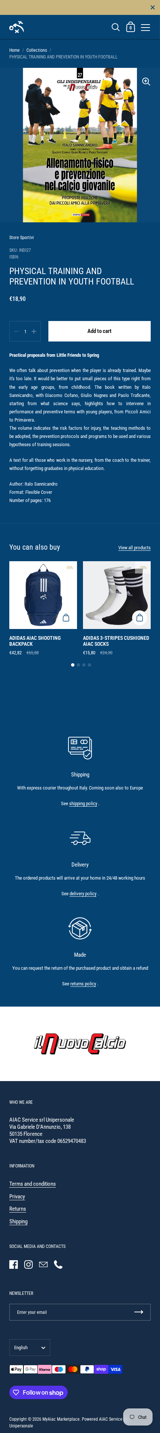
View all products (134, 547)
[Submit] (138, 1312)
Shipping (18, 1221)
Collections (36, 50)
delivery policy (83, 893)
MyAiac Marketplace (61, 1419)
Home (14, 50)
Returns (17, 1208)
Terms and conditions (32, 1184)
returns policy (83, 983)
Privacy (17, 1196)
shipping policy (83, 803)
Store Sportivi (21, 237)
